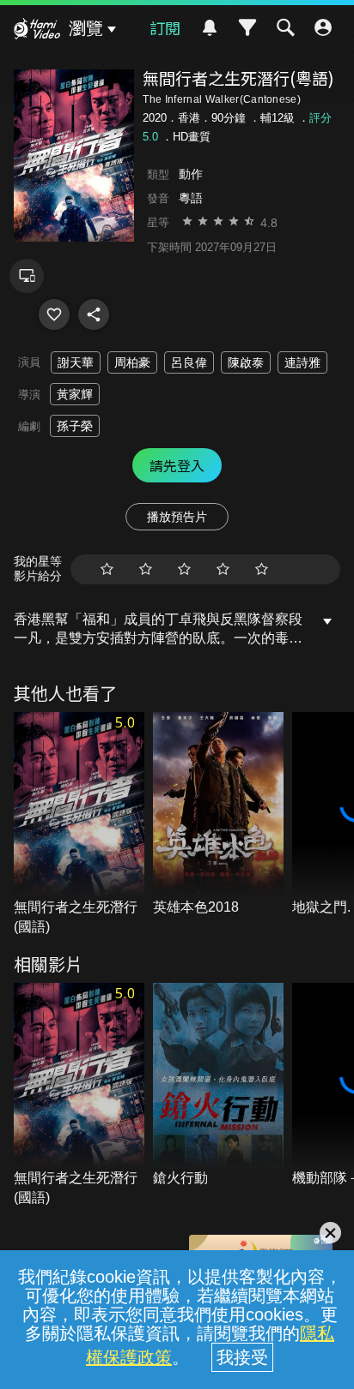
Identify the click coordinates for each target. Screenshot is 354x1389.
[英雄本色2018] (218, 815)
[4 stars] (223, 569)
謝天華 (76, 362)
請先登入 (177, 465)
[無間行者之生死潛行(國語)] (79, 824)
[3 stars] (184, 569)
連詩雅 (302, 362)
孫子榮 (75, 426)
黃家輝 (75, 394)
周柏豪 (132, 362)
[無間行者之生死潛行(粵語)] (54, 314)
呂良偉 (189, 362)
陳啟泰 (246, 362)
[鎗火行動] (218, 1085)
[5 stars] (261, 569)
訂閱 (165, 27)
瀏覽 (86, 28)
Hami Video (37, 31)
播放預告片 (177, 517)
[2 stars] (145, 569)
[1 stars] (107, 569)
